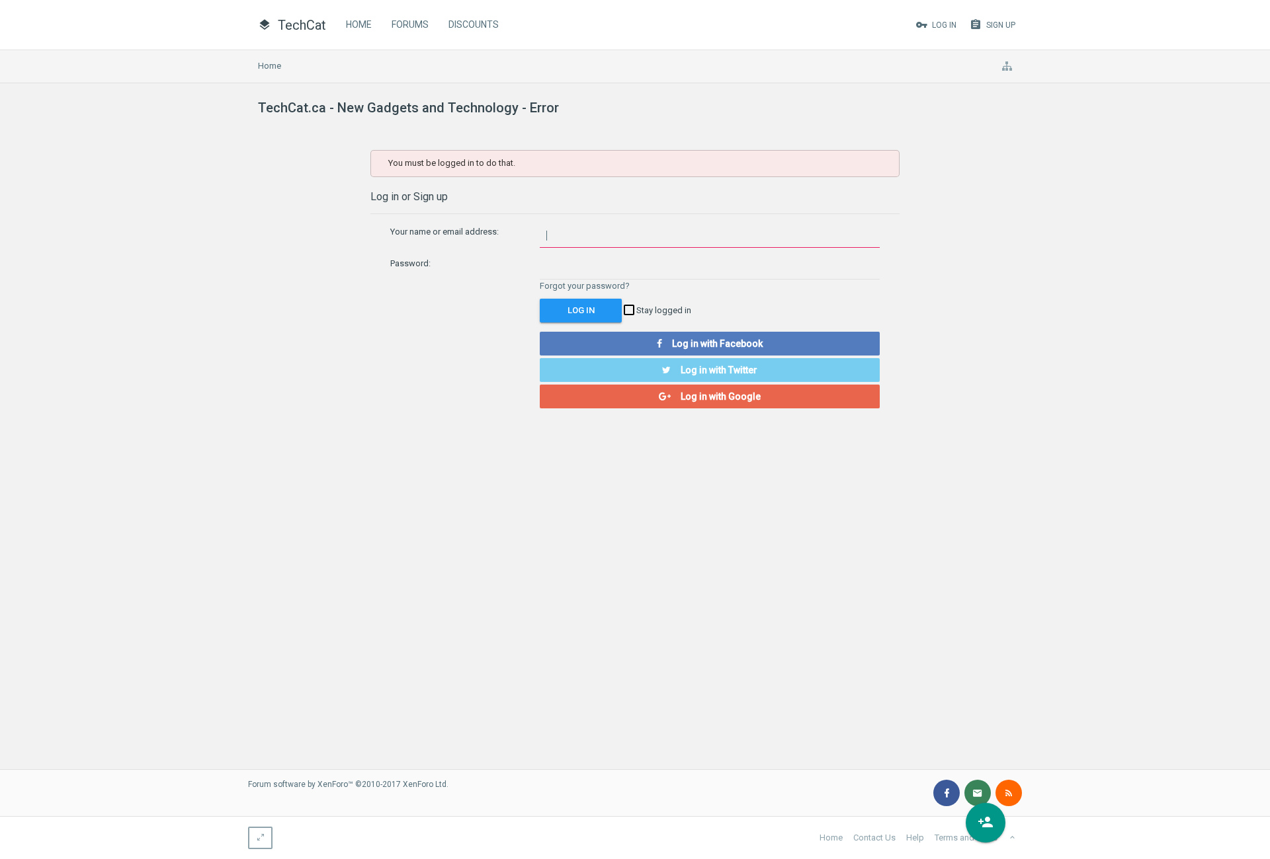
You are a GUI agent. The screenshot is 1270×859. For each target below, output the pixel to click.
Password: (410, 263)
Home (359, 24)
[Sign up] (985, 822)
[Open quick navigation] (1007, 66)
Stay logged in (662, 310)
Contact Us (874, 837)
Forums (410, 24)
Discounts (473, 24)
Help (915, 837)
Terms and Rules (966, 837)
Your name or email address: (444, 232)
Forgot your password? (585, 286)
